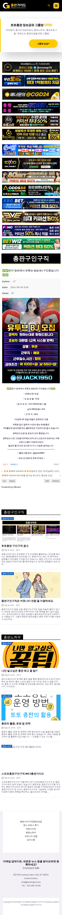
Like (5, 464)
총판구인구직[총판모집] (31, 821)
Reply (12, 481)
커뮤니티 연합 (31, 836)
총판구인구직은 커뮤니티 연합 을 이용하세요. (27, 601)
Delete (55, 481)
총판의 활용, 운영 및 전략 (15, 723)
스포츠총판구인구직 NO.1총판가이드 (22, 773)
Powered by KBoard (11, 487)
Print (56, 464)
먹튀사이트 (31, 829)
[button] (49, 6)
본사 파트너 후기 (31, 825)
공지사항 (31, 840)
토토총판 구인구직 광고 (15, 546)
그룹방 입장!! (43, 43)
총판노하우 (31, 832)
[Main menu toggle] (56, 6)
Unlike (14, 464)
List (4, 481)
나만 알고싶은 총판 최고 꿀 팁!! (19, 670)
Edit (47, 481)
